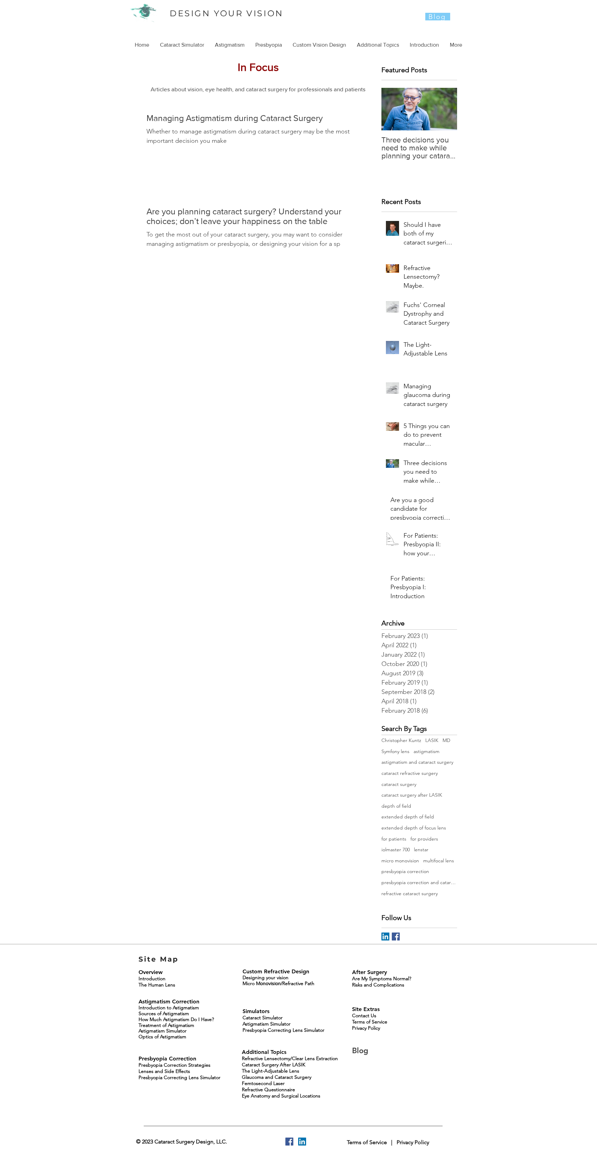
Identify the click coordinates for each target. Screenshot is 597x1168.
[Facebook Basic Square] (396, 936)
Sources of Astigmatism (164, 1013)
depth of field (396, 806)
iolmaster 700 (395, 849)
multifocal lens (438, 861)
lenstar (421, 849)
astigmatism (426, 751)
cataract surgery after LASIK (411, 795)
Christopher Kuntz (401, 740)
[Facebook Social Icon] (289, 1142)
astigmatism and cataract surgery (417, 762)
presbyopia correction (405, 871)
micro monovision (400, 861)
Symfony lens (395, 751)
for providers (424, 839)
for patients (393, 839)
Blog (361, 1050)
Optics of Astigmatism (162, 1036)
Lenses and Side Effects (164, 1071)
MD (446, 740)
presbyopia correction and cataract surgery (419, 882)
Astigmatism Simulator (163, 1031)
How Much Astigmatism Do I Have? (176, 1019)
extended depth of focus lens (413, 828)
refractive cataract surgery (409, 893)
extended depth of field (407, 817)
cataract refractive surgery (409, 773)
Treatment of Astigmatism (166, 1025)
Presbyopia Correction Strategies (174, 1065)
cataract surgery (398, 784)
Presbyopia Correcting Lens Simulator (179, 1077)
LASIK (431, 740)
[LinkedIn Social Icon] (385, 936)
